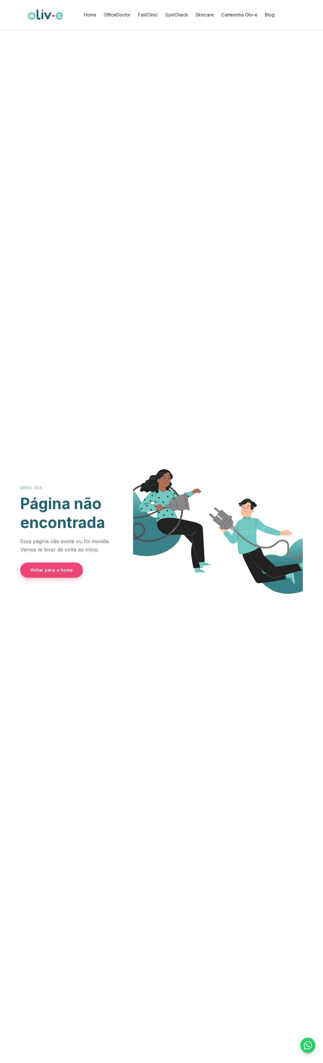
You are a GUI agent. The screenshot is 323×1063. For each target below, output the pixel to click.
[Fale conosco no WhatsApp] (307, 1045)
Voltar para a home (51, 570)
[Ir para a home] (45, 14)
